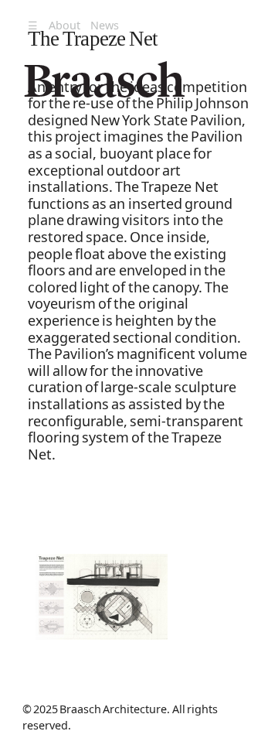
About (64, 25)
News (104, 25)
